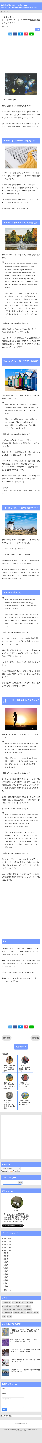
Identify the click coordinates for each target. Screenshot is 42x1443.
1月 (4, 1286)
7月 (4, 1268)
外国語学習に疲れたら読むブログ (15, 5)
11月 (5, 1256)
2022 (6, 1250)
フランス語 (5, 1309)
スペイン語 (5, 1306)
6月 (4, 1271)
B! (20, 34)
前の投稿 (35, 1038)
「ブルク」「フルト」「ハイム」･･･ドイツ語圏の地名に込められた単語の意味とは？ (24, 1331)
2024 (6, 1244)
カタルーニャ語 (26, 1303)
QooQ (24, 1430)
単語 (28, 1313)
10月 (5, 1259)
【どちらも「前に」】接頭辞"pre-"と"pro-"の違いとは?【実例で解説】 (25, 1350)
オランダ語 (15, 1303)
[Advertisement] (21, 54)
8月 (4, 1265)
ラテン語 (26, 1309)
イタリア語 (5, 1303)
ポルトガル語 (16, 1309)
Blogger (24, 1423)
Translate (16, 1171)
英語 (37, 29)
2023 (6, 1247)
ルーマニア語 (6, 1313)
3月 (4, 1280)
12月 (5, 1253)
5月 (4, 1274)
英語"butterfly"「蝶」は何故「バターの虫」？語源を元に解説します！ (24, 1340)
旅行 (8, 1316)
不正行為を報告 (6, 1416)
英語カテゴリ (21, 1047)
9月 (4, 1262)
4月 (4, 1277)
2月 (4, 1283)
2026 (6, 1238)
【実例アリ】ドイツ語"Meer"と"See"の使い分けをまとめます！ (25, 1370)
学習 (22, 1313)
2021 (6, 1290)
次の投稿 (6, 1038)
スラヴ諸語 (16, 1306)
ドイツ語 (25, 1306)
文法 (35, 1313)
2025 (6, 1241)
